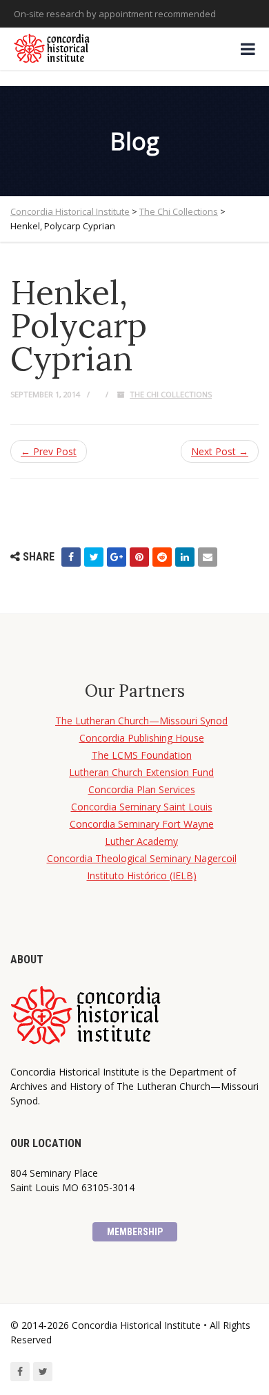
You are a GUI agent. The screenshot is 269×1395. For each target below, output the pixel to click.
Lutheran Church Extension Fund (141, 772)
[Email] (207, 557)
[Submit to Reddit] (162, 557)
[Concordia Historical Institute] (53, 49)
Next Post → (219, 451)
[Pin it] (139, 557)
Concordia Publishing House (141, 737)
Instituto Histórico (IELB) (142, 875)
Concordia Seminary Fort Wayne (142, 823)
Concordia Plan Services (141, 789)
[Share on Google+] (116, 557)
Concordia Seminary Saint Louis (141, 806)
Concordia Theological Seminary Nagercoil (142, 858)
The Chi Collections (171, 394)
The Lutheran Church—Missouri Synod (141, 720)
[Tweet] (93, 557)
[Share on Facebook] (71, 557)
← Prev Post (49, 451)
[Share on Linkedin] (185, 557)
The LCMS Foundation (142, 755)
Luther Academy (141, 841)
